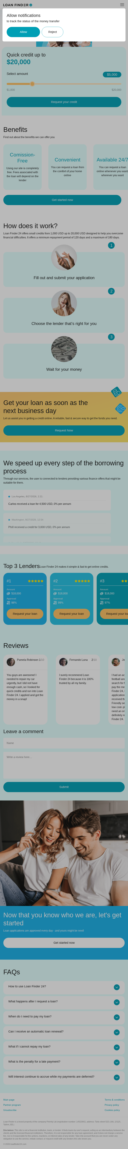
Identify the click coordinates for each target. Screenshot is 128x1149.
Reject (52, 32)
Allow (23, 32)
